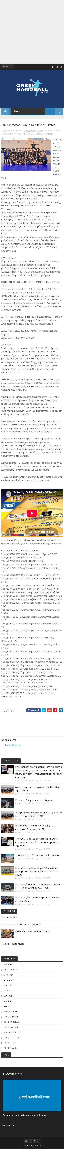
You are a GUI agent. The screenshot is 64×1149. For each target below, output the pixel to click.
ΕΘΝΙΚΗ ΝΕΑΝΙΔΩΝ (11, 1038)
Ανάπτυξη (8, 996)
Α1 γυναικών (54, 130)
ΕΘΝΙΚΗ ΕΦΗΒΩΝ (11, 1027)
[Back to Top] (38, 1141)
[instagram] (57, 67)
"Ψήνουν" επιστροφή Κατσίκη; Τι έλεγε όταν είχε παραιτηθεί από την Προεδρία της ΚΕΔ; (37, 842)
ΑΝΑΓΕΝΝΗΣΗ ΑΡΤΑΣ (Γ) (12, 133)
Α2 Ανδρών (8, 985)
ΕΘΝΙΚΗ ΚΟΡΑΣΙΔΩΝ (12, 1032)
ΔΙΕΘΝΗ (7, 1006)
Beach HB (8, 964)
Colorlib (37, 1145)
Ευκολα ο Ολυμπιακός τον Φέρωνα (34, 800)
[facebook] (52, 67)
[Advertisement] (32, 32)
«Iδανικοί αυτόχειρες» (13, 943)
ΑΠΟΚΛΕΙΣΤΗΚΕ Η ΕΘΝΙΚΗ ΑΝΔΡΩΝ (21, 924)
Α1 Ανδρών (8, 975)
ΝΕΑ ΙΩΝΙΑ (48, 133)
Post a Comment (13, 744)
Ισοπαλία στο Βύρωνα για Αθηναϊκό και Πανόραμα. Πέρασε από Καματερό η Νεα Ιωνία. (37, 871)
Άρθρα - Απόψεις (11, 970)
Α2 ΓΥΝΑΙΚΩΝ (9, 990)
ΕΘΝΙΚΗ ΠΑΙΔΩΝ (10, 1048)
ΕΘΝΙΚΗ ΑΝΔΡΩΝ (11, 1017)
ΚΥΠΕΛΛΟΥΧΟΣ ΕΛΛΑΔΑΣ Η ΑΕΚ (32, 931)
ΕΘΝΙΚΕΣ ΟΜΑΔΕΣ (11, 1011)
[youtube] (61, 67)
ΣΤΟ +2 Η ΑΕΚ (9, 917)
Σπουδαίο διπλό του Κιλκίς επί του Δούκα (38, 855)
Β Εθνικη (7, 1001)
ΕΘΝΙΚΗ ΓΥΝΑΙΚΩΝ (11, 1022)
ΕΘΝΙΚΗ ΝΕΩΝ (9, 1043)
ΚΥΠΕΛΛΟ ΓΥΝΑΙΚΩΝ (33, 133)
